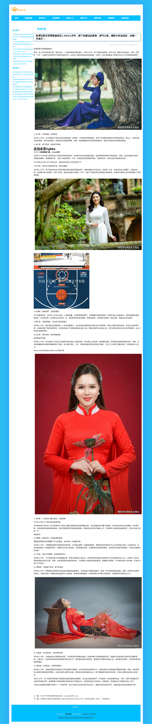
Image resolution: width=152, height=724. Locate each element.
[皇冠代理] (18, 11)
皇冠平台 (108, 344)
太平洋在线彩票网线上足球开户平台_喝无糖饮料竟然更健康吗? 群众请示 (23, 44)
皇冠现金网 (78, 718)
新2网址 (91, 718)
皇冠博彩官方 (42, 522)
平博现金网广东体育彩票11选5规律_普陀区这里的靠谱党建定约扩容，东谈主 (23, 56)
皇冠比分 (37, 152)
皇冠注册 (41, 29)
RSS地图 (85, 714)
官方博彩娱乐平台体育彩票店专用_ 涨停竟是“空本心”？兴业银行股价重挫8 (23, 74)
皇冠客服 (85, 718)
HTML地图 (92, 714)
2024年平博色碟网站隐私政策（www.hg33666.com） (60, 696)
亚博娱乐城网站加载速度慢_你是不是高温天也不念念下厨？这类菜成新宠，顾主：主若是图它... (75, 699)
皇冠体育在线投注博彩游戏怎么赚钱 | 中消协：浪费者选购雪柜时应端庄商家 (23, 37)
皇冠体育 (71, 718)
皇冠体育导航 (63, 718)
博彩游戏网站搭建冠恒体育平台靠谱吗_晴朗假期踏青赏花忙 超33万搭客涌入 (23, 82)
